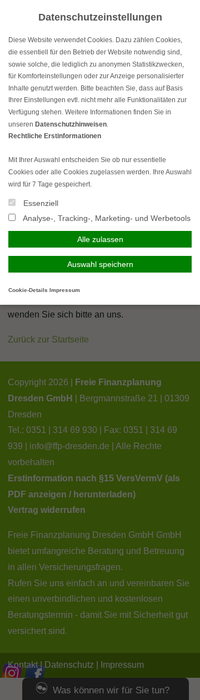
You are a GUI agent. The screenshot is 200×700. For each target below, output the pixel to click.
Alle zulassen (100, 239)
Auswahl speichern (100, 264)
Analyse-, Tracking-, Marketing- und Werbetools (106, 218)
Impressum (64, 290)
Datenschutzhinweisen (71, 124)
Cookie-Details (28, 290)
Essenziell (39, 203)
